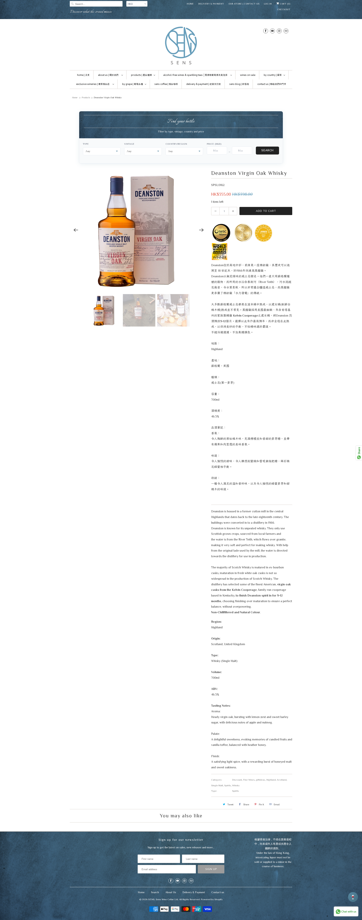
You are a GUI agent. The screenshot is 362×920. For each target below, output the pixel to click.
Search (267, 150)
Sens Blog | (239, 84)
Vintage (129, 144)
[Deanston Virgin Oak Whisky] (138, 230)
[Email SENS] (286, 31)
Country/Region (176, 144)
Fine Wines (249, 779)
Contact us (217, 892)
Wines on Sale (247, 75)
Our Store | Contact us (244, 3)
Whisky (236, 785)
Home (190, 3)
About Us (170, 892)
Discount (237, 779)
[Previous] (76, 230)
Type (86, 144)
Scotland (282, 779)
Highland (271, 779)
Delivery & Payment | (203, 84)
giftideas (260, 779)
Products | (141, 75)
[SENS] (181, 45)
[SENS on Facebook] (265, 31)
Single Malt (217, 785)
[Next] (201, 230)
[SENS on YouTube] (272, 31)
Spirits (227, 785)
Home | (83, 75)
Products (86, 97)
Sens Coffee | (166, 84)
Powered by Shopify (212, 899)
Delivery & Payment (211, 3)
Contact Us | (271, 84)
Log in (268, 3)
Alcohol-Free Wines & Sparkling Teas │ (195, 75)
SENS (151, 899)
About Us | (108, 75)
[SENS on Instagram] (279, 31)
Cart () (284, 3)
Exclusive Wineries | (93, 84)
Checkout (283, 9)
